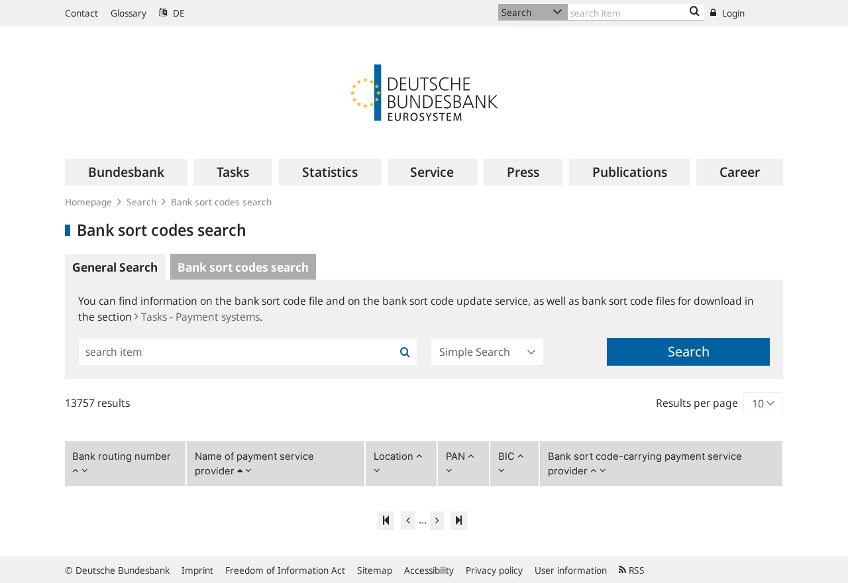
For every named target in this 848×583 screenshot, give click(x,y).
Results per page (697, 403)
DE (177, 13)
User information (571, 570)
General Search (115, 267)
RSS (635, 570)
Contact (81, 13)
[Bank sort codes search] (695, 12)
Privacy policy (494, 570)
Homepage (88, 201)
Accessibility (429, 570)
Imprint (197, 570)
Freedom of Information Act (285, 570)
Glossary (128, 13)
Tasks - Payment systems (200, 316)
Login (732, 13)
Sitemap (374, 570)
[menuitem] (126, 172)
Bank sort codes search (221, 201)
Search (141, 201)
